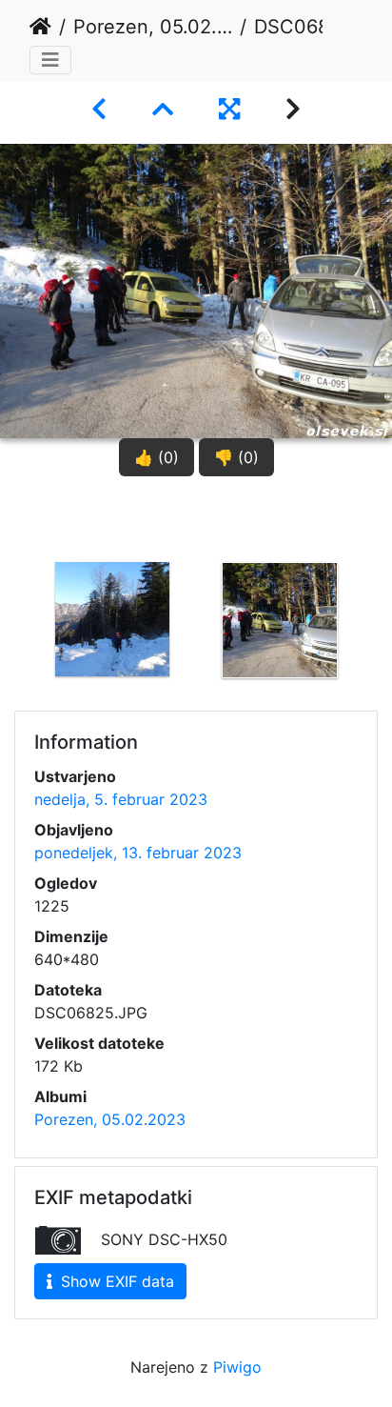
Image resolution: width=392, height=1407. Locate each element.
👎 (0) (236, 457)
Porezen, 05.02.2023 (152, 26)
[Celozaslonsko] (229, 109)
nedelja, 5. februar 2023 (120, 799)
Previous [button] (14, 652)
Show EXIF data (115, 1281)
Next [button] (377, 652)
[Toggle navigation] (50, 60)
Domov (40, 26)
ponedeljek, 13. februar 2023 (138, 852)
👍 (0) (156, 457)
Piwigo (237, 1367)
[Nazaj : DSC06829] (99, 109)
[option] (112, 648)
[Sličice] (162, 109)
